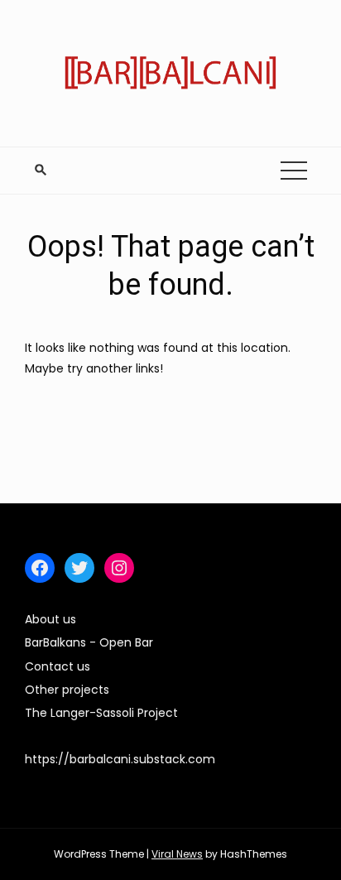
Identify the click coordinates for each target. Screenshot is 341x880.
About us (50, 619)
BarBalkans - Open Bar (89, 642)
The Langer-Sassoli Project (101, 712)
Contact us (57, 666)
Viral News (177, 854)
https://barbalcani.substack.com (120, 759)
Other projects (67, 689)
